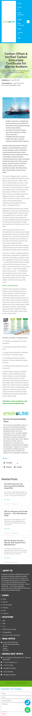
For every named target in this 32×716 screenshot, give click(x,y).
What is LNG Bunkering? (10, 285)
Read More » (7, 499)
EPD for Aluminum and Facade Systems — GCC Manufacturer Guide (15, 513)
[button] (28, 21)
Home (4, 71)
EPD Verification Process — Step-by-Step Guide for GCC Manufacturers (15, 543)
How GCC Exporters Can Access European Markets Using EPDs (14, 486)
